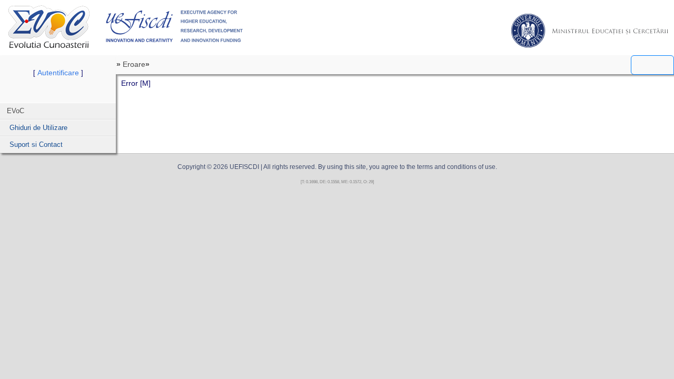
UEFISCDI (174, 26)
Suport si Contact (36, 144)
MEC (590, 30)
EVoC (49, 26)
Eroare (134, 64)
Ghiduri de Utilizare (38, 128)
